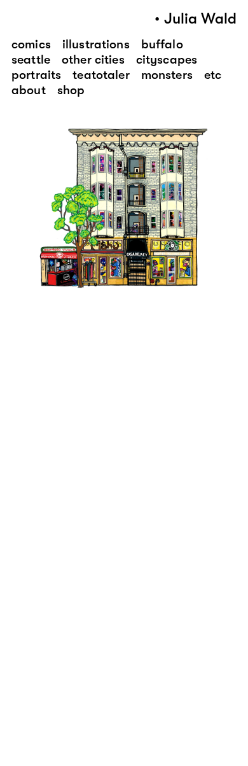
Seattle (30, 59)
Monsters (167, 74)
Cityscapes (166, 59)
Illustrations (96, 44)
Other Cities (93, 59)
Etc (212, 74)
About (28, 90)
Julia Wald (200, 18)
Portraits (36, 74)
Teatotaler (100, 74)
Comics (31, 44)
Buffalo (162, 44)
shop (71, 90)
